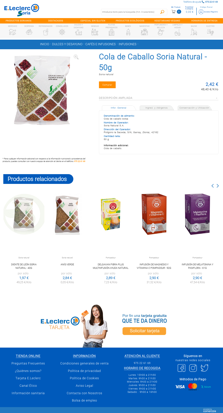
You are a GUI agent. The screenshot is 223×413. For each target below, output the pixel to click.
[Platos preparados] (111, 32)
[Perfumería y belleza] (161, 32)
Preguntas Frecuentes (28, 363)
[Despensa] (29, 32)
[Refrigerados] (45, 32)
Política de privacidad (84, 371)
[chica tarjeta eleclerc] (56, 325)
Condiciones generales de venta (84, 363)
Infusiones (127, 44)
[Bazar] (194, 32)
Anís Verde (67, 264)
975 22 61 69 (79, 161)
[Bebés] (128, 32)
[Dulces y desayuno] (78, 32)
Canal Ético (28, 385)
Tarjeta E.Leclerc (28, 378)
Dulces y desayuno (67, 44)
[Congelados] (62, 32)
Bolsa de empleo (84, 400)
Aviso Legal (84, 385)
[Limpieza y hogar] (177, 32)
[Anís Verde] (67, 214)
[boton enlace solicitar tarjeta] (167, 325)
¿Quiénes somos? (28, 371)
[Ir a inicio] (21, 10)
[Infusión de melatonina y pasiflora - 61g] (197, 214)
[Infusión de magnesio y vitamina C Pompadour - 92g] (154, 214)
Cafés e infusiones (100, 44)
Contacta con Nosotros (84, 393)
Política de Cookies (84, 378)
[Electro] (210, 32)
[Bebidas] (95, 32)
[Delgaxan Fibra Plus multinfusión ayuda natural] (110, 214)
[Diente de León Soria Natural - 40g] (24, 214)
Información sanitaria (28, 393)
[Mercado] (12, 32)
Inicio (44, 44)
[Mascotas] (144, 32)
